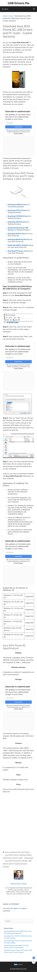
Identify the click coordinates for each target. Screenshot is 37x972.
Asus (11, 16)
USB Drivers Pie (18, 3)
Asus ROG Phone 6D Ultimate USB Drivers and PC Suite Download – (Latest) (17, 864)
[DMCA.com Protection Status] (18, 965)
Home (5, 16)
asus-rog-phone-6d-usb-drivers (17, 852)
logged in (16, 908)
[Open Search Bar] (34, 8)
